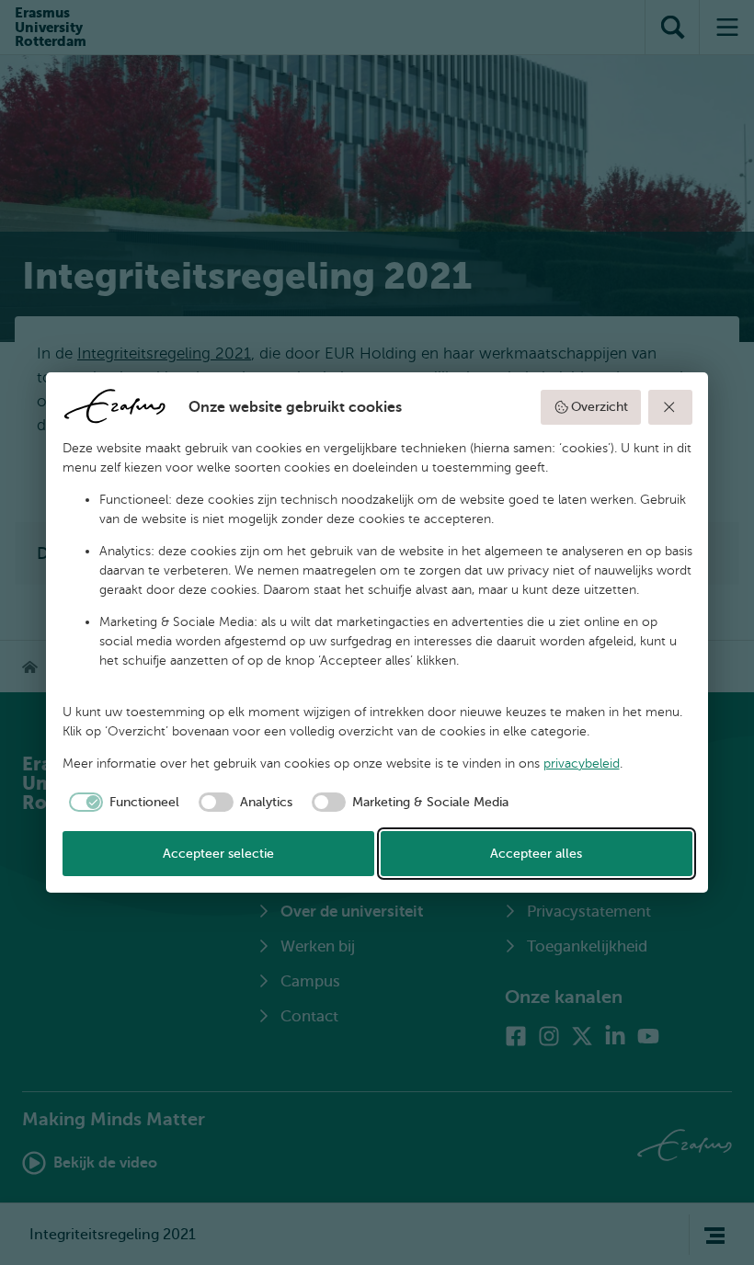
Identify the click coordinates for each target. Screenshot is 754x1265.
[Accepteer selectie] (670, 407)
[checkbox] (121, 802)
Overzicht (599, 407)
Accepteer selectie (218, 853)
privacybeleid (581, 763)
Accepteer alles (536, 853)
